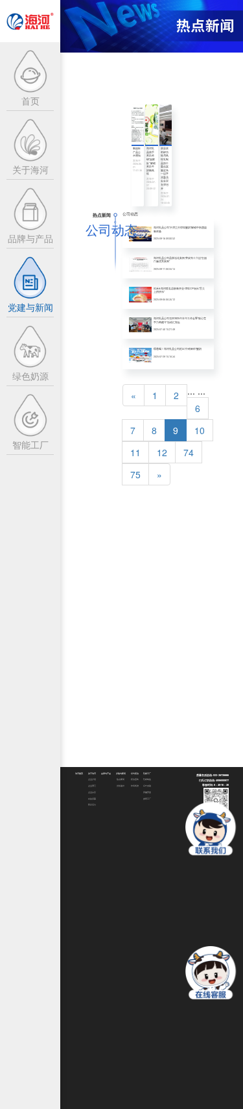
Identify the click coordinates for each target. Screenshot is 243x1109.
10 (199, 430)
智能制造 (147, 779)
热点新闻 (120, 779)
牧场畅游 (135, 786)
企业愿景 (92, 786)
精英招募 (92, 799)
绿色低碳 (147, 786)
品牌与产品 (106, 773)
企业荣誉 (92, 792)
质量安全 (147, 792)
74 (188, 452)
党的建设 (120, 786)
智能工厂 (147, 773)
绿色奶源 (135, 773)
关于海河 (92, 773)
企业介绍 (92, 779)
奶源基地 (135, 779)
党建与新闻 (121, 773)
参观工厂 (147, 799)
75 (135, 474)
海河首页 (79, 773)
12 (162, 452)
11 (135, 452)
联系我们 (92, 804)
